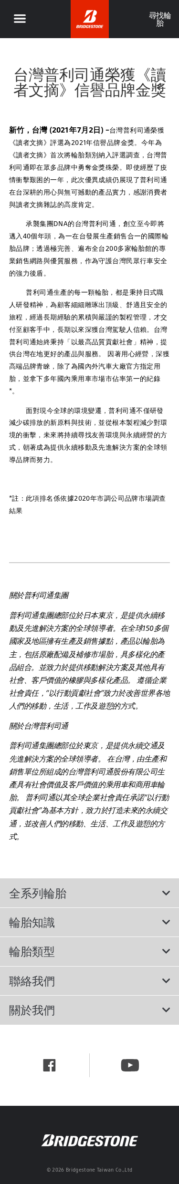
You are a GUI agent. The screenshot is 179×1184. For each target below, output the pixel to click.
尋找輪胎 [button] (159, 19)
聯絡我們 (32, 981)
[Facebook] (49, 1065)
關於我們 (32, 1010)
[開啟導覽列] (19, 19)
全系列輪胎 (37, 893)
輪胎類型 (32, 951)
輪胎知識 (32, 922)
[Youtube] (130, 1065)
